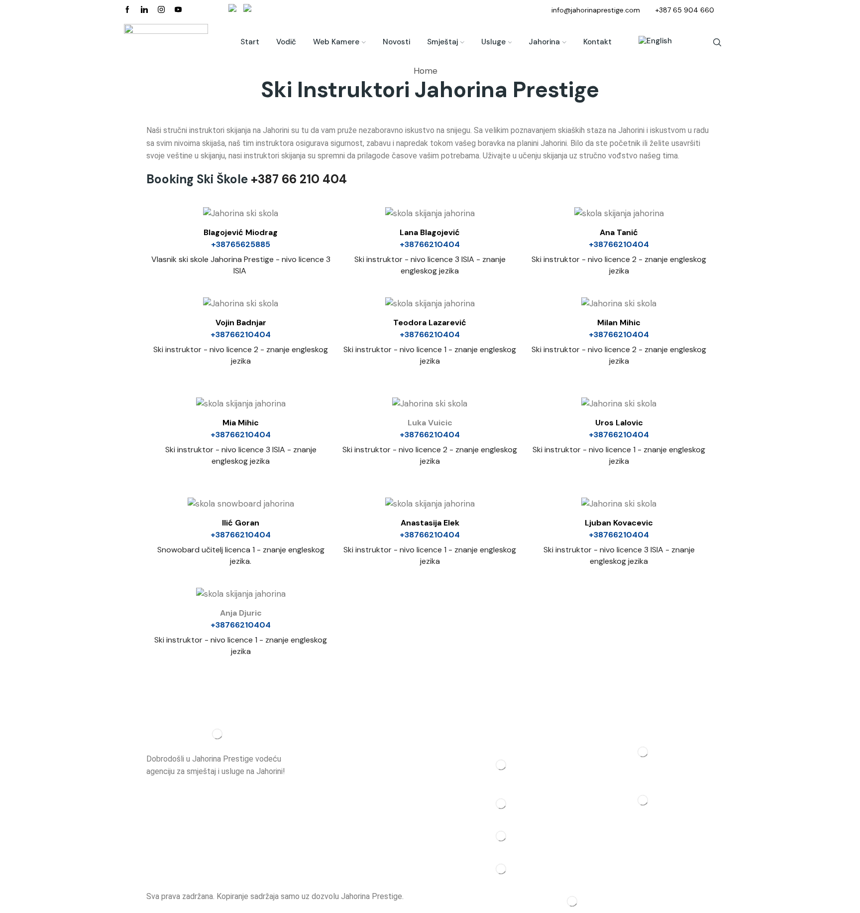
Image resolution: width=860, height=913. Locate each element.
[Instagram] (161, 10)
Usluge (493, 42)
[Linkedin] (144, 10)
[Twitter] (429, 405)
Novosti (396, 42)
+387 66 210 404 (299, 179)
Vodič (286, 42)
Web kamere (336, 42)
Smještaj (442, 42)
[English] (650, 42)
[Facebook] (127, 10)
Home (425, 70)
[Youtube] (178, 10)
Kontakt (597, 42)
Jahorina (544, 42)
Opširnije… (163, 784)
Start (249, 42)
